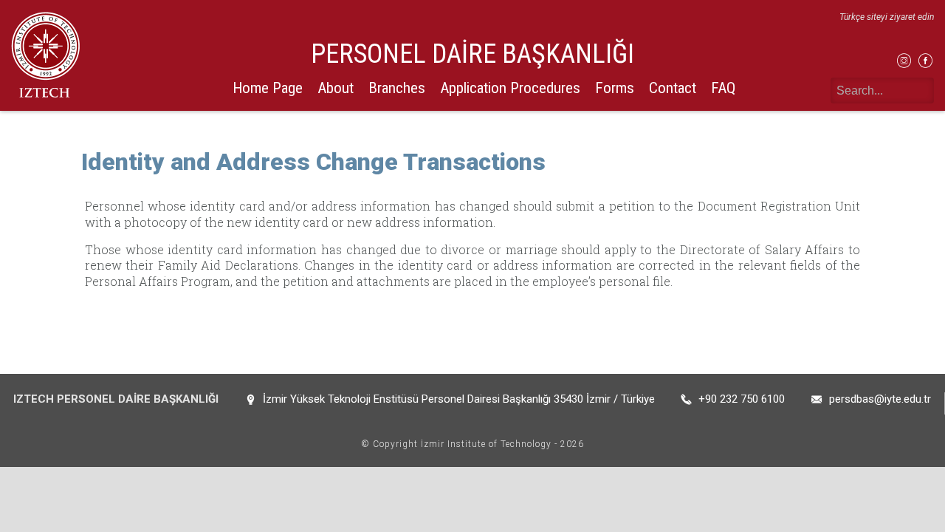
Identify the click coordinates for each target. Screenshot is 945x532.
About (335, 88)
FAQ (723, 88)
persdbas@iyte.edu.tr (880, 399)
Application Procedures (510, 88)
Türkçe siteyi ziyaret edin (886, 17)
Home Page (268, 88)
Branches (396, 88)
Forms (614, 88)
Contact (672, 88)
